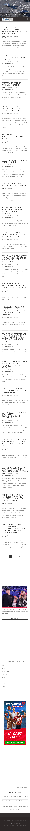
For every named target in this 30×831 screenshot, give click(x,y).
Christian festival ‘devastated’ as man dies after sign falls (15, 235)
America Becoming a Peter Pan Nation (12, 84)
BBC (3, 665)
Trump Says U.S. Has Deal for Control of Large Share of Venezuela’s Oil (15, 442)
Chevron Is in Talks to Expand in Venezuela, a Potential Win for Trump (15, 469)
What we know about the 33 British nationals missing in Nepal (15, 391)
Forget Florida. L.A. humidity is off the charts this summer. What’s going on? (13, 498)
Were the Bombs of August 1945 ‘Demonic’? (14, 185)
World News (4, 693)
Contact (11, 826)
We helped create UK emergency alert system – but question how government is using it (13, 311)
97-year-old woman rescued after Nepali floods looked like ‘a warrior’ (13, 210)
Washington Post (5, 690)
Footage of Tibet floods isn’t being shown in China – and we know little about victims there (15, 338)
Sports (3, 680)
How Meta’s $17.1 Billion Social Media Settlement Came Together (14, 415)
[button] (27, 19)
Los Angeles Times (6, 671)
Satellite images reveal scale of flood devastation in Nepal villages (15, 364)
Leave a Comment (9, 37)
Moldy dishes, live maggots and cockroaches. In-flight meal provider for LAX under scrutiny (14, 528)
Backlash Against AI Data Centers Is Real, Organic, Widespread (13, 109)
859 (19, 556)
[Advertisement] (15, 639)
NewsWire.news (7, 820)
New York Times (5, 674)
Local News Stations (21, 825)
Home (4, 825)
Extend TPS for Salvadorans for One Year (13, 136)
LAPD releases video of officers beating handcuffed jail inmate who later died (14, 30)
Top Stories (4, 683)
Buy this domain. (16, 823)
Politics (3, 677)
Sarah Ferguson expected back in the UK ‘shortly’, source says (15, 285)
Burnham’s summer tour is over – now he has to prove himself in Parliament (15, 259)
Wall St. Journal (5, 686)
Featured (4, 36)
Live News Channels (11, 825)
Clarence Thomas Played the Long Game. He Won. (14, 57)
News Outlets (17, 826)
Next (27, 8)
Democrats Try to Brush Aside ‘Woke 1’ (15, 161)
